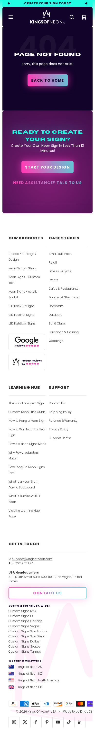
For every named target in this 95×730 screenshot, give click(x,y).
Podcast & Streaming (64, 297)
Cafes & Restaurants (63, 289)
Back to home (47, 80)
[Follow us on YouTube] (57, 722)
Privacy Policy (58, 429)
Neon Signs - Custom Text (24, 280)
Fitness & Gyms (60, 271)
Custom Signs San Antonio (28, 631)
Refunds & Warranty (63, 421)
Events (53, 280)
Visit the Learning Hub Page (24, 513)
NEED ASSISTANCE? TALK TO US (47, 182)
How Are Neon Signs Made (27, 444)
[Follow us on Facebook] (35, 722)
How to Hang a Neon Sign (27, 421)
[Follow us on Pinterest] (46, 722)
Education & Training (64, 332)
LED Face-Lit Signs (21, 315)
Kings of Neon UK (30, 687)
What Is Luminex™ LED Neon (24, 499)
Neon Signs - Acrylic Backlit (23, 294)
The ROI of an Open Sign (26, 403)
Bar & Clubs (57, 323)
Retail (53, 262)
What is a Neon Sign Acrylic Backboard (23, 484)
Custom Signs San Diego (27, 636)
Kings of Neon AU (30, 667)
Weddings (56, 341)
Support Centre (60, 438)
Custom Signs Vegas (24, 626)
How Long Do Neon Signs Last (27, 470)
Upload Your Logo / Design (22, 257)
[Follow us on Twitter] (24, 722)
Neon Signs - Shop (22, 268)
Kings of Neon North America (38, 680)
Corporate (56, 306)
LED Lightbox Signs (22, 323)
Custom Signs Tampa (25, 651)
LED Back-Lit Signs (22, 306)
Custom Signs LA (21, 616)
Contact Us (57, 403)
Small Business (60, 254)
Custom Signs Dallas (24, 641)
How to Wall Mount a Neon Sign (27, 432)
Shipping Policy (60, 412)
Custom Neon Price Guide (27, 412)
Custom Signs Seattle (24, 646)
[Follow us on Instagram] (14, 722)
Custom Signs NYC (22, 611)
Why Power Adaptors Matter (24, 455)
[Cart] (83, 17)
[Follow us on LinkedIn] (79, 722)
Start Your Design (47, 167)
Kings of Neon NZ (30, 673)
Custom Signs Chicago (26, 621)
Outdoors (55, 315)
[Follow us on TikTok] (68, 722)
